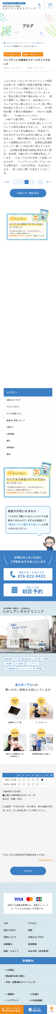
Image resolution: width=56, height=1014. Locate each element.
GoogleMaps (45, 859)
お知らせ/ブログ (14, 399)
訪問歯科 (11, 447)
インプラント (12, 1000)
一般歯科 (10, 994)
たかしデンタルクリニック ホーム (18, 43)
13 (40, 181)
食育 (9, 454)
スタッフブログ (13, 406)
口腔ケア (10, 427)
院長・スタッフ (11, 950)
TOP (6, 923)
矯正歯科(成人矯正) (15, 975)
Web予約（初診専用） (39, 950)
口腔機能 (11, 433)
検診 (9, 440)
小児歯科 (34, 994)
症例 (30, 930)
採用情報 (32, 944)
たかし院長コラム (38, 43)
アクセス (28, 870)
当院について (10, 936)
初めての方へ (10, 930)
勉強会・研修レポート (16, 420)
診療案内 (8, 944)
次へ (48, 181)
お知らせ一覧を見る (28, 193)
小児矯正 (10, 969)
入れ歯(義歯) (36, 1000)
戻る (8, 181)
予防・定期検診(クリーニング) (20, 982)
